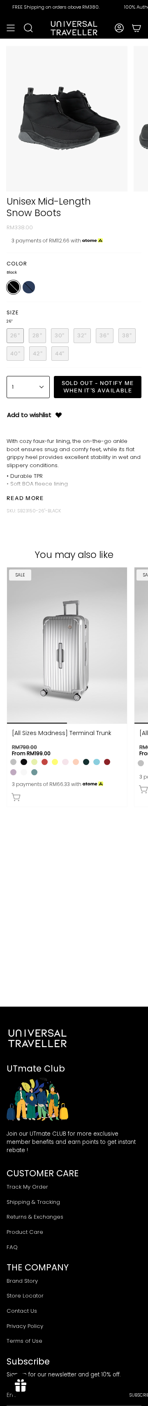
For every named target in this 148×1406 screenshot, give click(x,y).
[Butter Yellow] (55, 762)
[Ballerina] (65, 762)
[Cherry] (45, 762)
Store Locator (25, 1296)
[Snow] (24, 772)
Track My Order (27, 1187)
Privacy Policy (25, 1326)
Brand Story (22, 1281)
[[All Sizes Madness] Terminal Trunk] (67, 645)
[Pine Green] (86, 762)
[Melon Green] (34, 762)
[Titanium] (13, 762)
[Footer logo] (37, 1038)
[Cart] (136, 27)
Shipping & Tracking (33, 1202)
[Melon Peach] (76, 762)
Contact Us (22, 1311)
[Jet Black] (24, 762)
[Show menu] (10, 27)
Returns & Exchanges (35, 1217)
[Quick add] (16, 797)
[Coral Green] (34, 772)
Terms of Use (24, 1341)
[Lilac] (13, 772)
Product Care (25, 1232)
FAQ (12, 1247)
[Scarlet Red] (107, 762)
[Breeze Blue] (96, 762)
